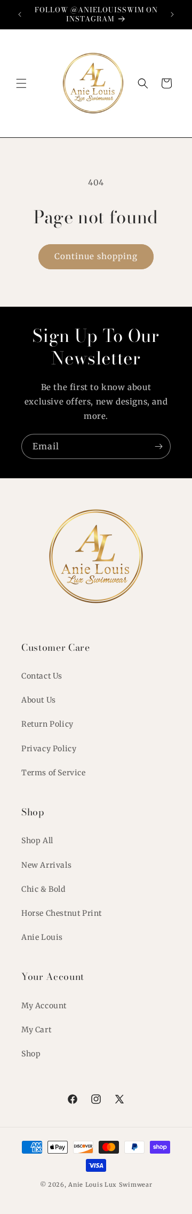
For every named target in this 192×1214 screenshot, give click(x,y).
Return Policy (47, 724)
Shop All (37, 840)
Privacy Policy (48, 748)
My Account (44, 1005)
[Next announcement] (172, 14)
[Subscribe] (158, 446)
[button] (21, 83)
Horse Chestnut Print (61, 913)
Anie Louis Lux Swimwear (110, 1184)
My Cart (36, 1029)
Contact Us (41, 676)
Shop (31, 1054)
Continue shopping (96, 256)
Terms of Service (53, 772)
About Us (38, 700)
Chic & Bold (43, 889)
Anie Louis (42, 937)
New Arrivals (46, 865)
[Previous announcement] (19, 14)
